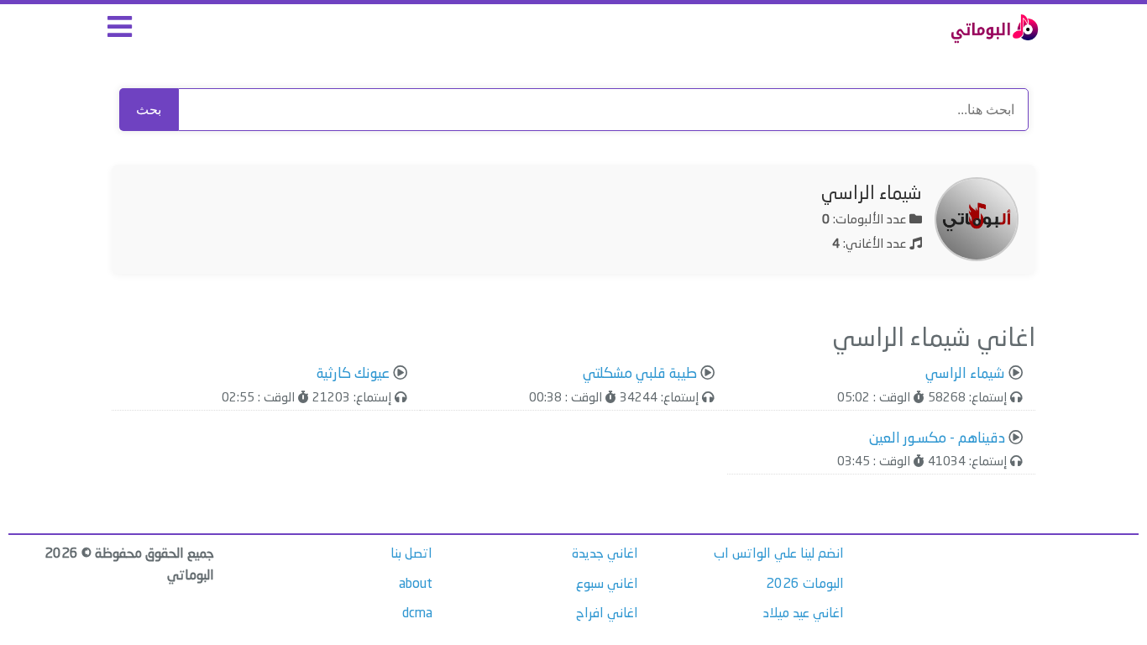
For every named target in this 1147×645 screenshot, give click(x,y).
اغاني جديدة (605, 554)
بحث (148, 109)
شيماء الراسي (871, 194)
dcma (417, 614)
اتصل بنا (411, 554)
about (415, 584)
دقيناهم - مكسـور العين (937, 439)
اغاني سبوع (607, 584)
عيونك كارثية (353, 374)
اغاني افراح (607, 614)
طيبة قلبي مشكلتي (640, 374)
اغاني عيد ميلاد (803, 614)
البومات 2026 (805, 584)
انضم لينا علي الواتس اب (779, 554)
